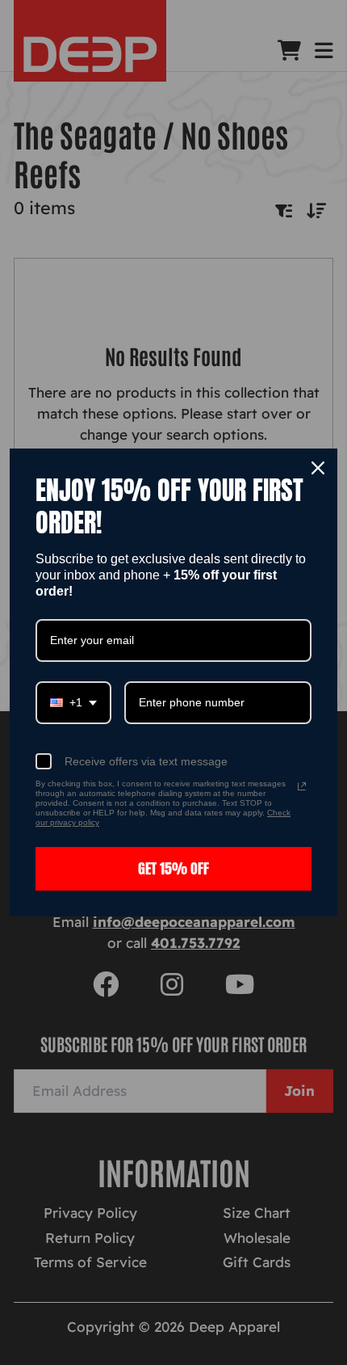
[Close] (318, 468)
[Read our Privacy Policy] (301, 786)
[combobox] (73, 702)
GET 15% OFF (173, 868)
